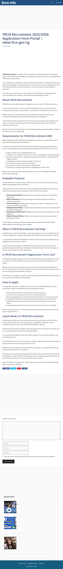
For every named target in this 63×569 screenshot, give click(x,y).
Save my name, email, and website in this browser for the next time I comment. (29, 456)
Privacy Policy (22, 563)
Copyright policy (32, 563)
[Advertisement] (31, 16)
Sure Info (9, 3)
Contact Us (41, 563)
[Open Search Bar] (52, 2)
